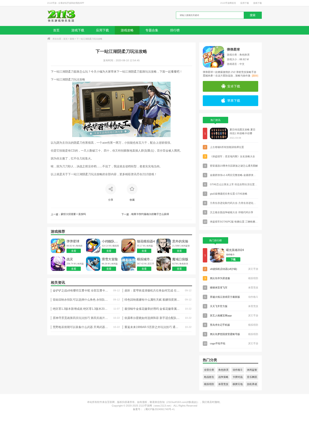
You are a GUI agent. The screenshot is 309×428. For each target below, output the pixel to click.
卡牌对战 (238, 377)
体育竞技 (223, 384)
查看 (73, 250)
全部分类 (209, 369)
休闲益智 (252, 369)
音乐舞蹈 (252, 377)
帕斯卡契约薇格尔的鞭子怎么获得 (150, 214)
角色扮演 (223, 369)
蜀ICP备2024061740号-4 (159, 409)
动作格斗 (238, 369)
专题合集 (151, 30)
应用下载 (244, 3)
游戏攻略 (127, 30)
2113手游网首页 (228, 3)
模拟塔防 (209, 384)
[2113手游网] (64, 16)
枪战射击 (209, 377)
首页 (56, 30)
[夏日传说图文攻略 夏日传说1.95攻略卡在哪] (219, 133)
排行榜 (175, 30)
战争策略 (223, 377)
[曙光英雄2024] (217, 255)
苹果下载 (233, 100)
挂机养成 (252, 384)
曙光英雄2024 (235, 250)
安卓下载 (233, 86)
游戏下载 (257, 3)
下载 (233, 259)
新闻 (72, 39)
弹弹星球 (233, 49)
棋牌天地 (238, 384)
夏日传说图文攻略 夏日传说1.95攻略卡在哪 (242, 131)
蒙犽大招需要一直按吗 (73, 214)
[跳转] (255, 75)
